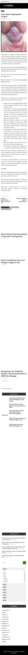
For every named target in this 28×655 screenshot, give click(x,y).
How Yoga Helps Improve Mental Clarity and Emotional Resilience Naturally (13, 413)
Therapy (4, 634)
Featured (4, 619)
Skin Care (4, 632)
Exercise (4, 617)
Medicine (4, 623)
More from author (14, 207)
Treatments (5, 637)
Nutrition (4, 630)
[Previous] (3, 528)
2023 (4, 590)
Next (6, 381)
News (3, 628)
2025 (4, 584)
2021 (4, 595)
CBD (3, 612)
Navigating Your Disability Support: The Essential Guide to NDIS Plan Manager (14, 373)
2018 (4, 600)
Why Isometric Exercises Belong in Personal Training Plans (14, 235)
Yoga (3, 641)
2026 (4, 569)
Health (3, 621)
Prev (3, 381)
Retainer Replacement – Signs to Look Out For (6, 200)
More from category (6, 209)
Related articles (5, 207)
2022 (4, 592)
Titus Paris (3, 18)
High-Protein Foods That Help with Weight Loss (16, 425)
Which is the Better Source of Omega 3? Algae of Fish (13, 261)
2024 (4, 587)
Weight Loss (5, 639)
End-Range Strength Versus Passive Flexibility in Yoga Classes (17, 399)
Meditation (5, 626)
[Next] (5, 528)
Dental (3, 614)
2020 (4, 598)
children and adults (12, 176)
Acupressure (5, 610)
